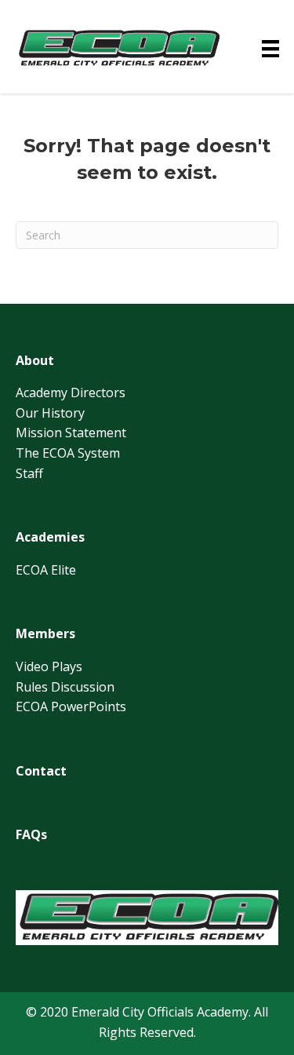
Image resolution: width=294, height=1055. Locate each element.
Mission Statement (71, 432)
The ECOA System (68, 453)
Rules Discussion (65, 686)
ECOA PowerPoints (71, 706)
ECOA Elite (46, 570)
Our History (50, 413)
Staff (29, 473)
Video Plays (49, 666)
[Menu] (270, 48)
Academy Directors (70, 392)
